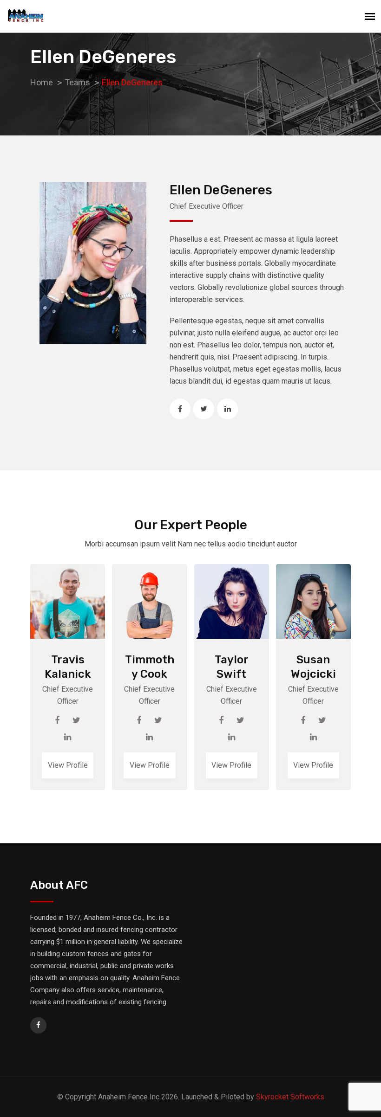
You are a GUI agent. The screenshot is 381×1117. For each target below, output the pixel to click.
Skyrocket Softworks (290, 1096)
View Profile (68, 765)
